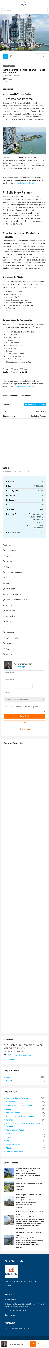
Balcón (8, 556)
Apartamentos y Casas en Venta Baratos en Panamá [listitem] (23, 1124)
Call (24, 723)
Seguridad (9, 649)
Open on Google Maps (36, 404)
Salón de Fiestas (12, 638)
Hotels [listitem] (8, 1137)
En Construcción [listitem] (13, 1113)
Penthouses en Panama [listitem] (15, 1130)
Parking (8, 622)
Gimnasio (9, 605)
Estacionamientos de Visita (16, 600)
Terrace (8, 654)
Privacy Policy (24, 1329)
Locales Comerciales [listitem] (14, 1152)
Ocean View (10, 616)
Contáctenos (9, 1060)
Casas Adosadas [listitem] (13, 1144)
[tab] (5, 56)
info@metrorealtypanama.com (19, 1055)
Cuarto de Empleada (13, 572)
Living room (10, 611)
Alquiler (6, 65)
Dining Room (10, 589)
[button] (37, 56)
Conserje (9, 567)
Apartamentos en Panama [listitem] (17, 1098)
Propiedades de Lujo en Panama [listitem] (19, 1105)
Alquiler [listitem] (9, 1081)
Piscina (8, 627)
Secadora (9, 643)
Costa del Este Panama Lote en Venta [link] (29, 1184)
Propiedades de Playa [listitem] (14, 1102)
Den (7, 578)
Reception (9, 633)
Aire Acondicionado (13, 550)
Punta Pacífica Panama (26, 183)
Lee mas (8, 1286)
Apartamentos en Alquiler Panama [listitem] (20, 1116)
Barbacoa (9, 561)
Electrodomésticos (13, 594)
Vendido (12, 65)
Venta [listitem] (8, 1077)
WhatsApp (25, 729)
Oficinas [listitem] (9, 1141)
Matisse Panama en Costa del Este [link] (28, 1168)
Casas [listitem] (8, 1109)
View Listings (19, 667)
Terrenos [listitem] (9, 1120)
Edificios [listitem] (9, 1148)
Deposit (8, 583)
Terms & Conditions (12, 1329)
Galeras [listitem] (9, 1133)
